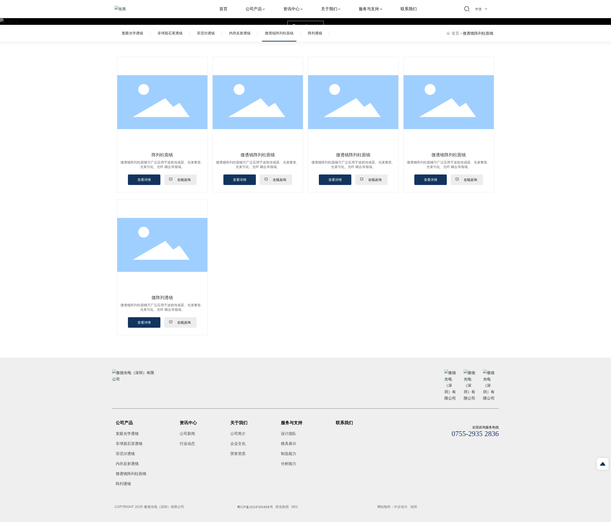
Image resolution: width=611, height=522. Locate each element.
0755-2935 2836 (475, 434)
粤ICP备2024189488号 (255, 507)
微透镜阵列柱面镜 (279, 33)
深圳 (413, 507)
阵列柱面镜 (162, 154)
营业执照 (282, 507)
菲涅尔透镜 (206, 33)
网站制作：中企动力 (392, 507)
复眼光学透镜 (132, 33)
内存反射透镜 (240, 33)
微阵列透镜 (162, 297)
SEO (294, 507)
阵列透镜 (315, 33)
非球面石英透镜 (170, 33)
